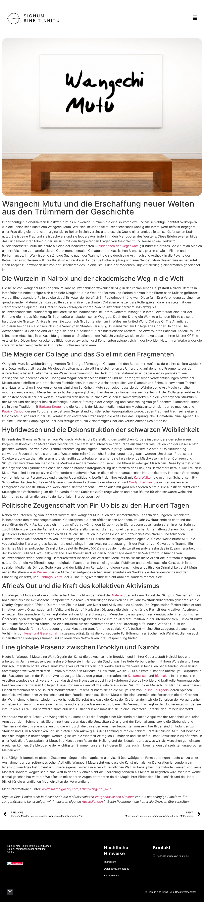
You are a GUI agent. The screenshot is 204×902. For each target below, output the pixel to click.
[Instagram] (10, 892)
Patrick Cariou (13, 411)
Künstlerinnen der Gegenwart (116, 246)
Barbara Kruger (50, 407)
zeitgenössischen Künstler (114, 797)
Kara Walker (143, 477)
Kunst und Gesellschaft (41, 633)
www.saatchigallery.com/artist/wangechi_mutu (77, 789)
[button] (195, 18)
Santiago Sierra (51, 577)
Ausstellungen (92, 801)
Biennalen (162, 676)
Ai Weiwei (40, 572)
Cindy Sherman (140, 482)
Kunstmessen (137, 676)
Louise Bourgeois (156, 690)
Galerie (117, 595)
